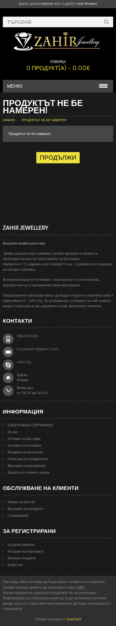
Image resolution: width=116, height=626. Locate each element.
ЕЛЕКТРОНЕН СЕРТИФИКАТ (30, 425)
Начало (9, 120)
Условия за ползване (24, 445)
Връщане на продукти (25, 509)
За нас (13, 432)
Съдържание (18, 515)
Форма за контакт (22, 502)
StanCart (73, 619)
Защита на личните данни (29, 472)
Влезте (47, 4)
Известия (15, 565)
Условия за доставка (24, 439)
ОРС (81, 587)
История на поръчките (26, 551)
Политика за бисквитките (28, 459)
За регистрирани (21, 545)
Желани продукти (22, 558)
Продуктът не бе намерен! (44, 120)
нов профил (87, 4)
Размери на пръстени (25, 452)
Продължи (58, 157)
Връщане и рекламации (27, 466)
